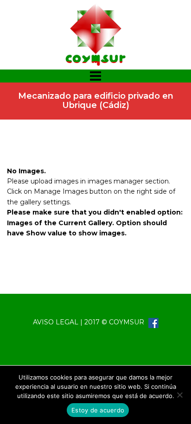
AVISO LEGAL (55, 322)
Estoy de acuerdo (97, 410)
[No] (179, 394)
